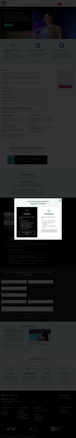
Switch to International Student (49, 230)
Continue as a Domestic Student (27, 233)
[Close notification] (60, 200)
